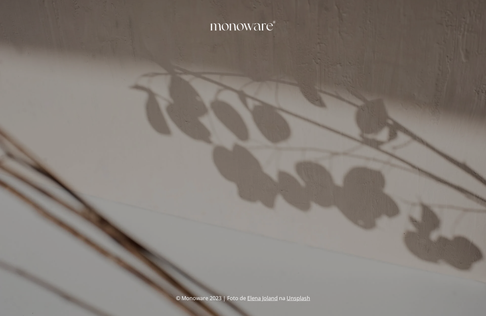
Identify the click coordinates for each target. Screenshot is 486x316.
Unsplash (298, 298)
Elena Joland (262, 298)
